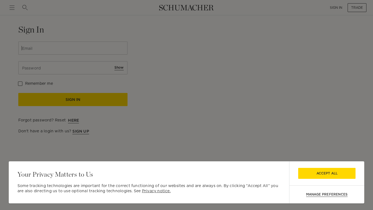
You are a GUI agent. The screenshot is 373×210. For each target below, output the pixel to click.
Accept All (327, 173)
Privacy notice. (156, 191)
